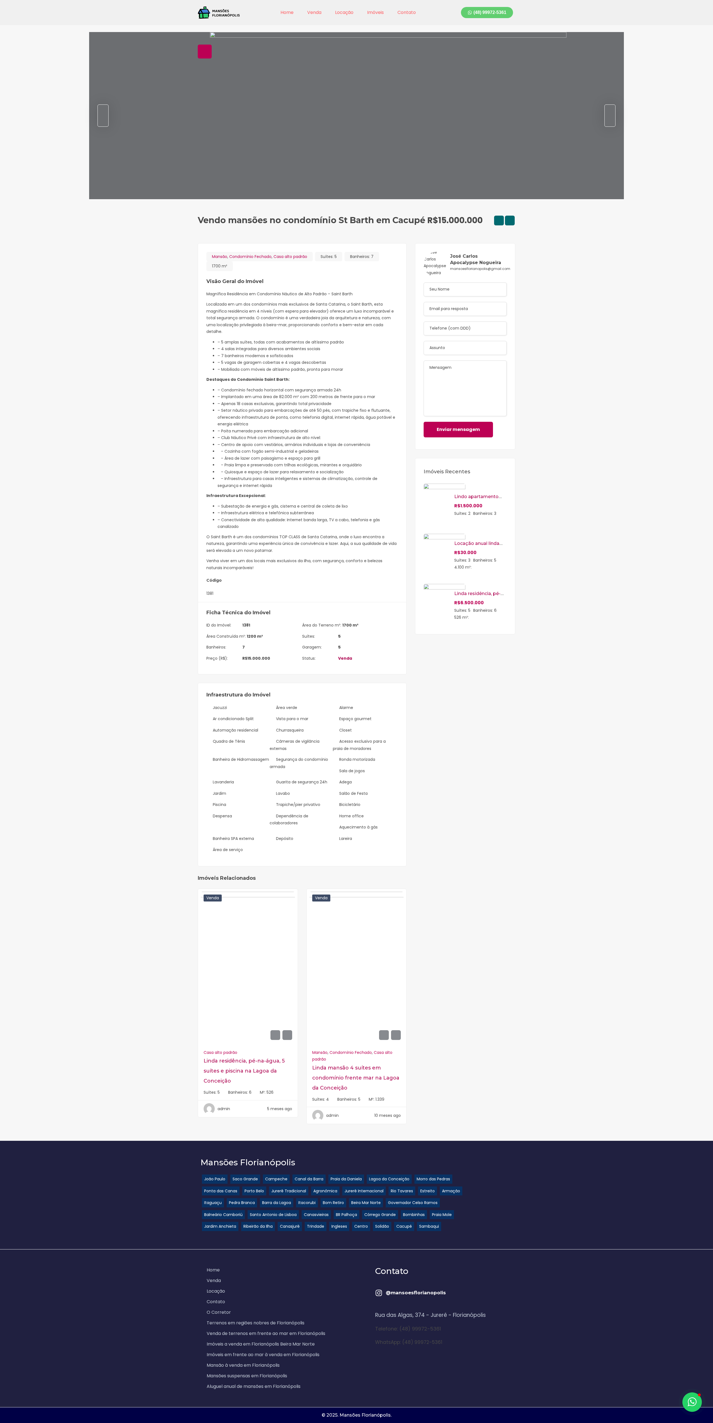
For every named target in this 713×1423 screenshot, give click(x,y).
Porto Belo (254, 1191)
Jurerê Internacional (364, 1191)
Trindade (315, 1226)
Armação (451, 1191)
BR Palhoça (346, 1214)
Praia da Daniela (346, 1179)
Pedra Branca (242, 1202)
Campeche (276, 1179)
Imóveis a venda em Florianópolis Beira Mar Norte (261, 1344)
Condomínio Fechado (250, 256)
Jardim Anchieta (220, 1226)
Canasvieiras (316, 1214)
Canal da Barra (309, 1179)
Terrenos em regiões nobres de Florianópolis (255, 1323)
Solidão (382, 1226)
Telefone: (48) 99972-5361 (408, 1328)
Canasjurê (290, 1226)
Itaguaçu (213, 1202)
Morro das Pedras (433, 1179)
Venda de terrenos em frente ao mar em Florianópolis (266, 1333)
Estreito (427, 1191)
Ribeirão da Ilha (258, 1226)
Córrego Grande (380, 1214)
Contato (406, 12)
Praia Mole (442, 1214)
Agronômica (325, 1191)
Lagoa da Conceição (389, 1179)
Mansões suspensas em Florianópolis (247, 1376)
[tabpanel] (356, 115)
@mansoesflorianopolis (416, 1292)
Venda (314, 12)
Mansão (219, 256)
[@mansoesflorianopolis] (378, 1293)
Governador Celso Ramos (413, 1202)
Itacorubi (307, 1202)
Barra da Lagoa (276, 1202)
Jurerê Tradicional (288, 1191)
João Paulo (214, 1179)
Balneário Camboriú (223, 1214)
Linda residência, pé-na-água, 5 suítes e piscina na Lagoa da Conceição (244, 1071)
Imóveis (375, 12)
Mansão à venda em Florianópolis (243, 1365)
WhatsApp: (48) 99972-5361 (408, 1342)
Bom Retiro (333, 1202)
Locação (344, 12)
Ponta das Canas (220, 1191)
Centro (361, 1226)
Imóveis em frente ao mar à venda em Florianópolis (263, 1354)
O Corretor (219, 1312)
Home (287, 12)
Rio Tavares (402, 1191)
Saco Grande (245, 1179)
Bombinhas (414, 1214)
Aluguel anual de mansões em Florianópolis (254, 1386)
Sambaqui (429, 1226)
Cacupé (404, 1226)
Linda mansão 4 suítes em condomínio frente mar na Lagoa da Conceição (355, 1078)
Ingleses (339, 1226)
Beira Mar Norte (366, 1202)
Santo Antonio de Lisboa (273, 1214)
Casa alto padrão (290, 256)
